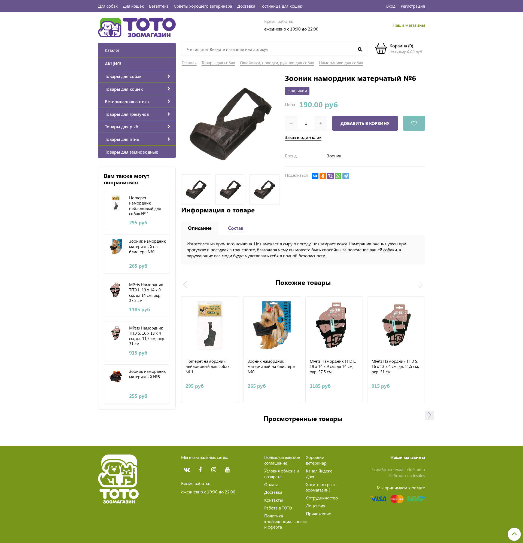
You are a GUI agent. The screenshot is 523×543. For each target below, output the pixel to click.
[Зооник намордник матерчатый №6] (230, 122)
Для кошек (133, 6)
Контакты (273, 500)
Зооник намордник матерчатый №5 (147, 374)
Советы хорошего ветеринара (203, 6)
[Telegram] (345, 176)
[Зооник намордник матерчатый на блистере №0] (116, 246)
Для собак (108, 6)
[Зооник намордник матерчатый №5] (116, 376)
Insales (419, 475)
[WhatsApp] (338, 176)
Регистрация (413, 6)
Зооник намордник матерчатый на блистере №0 (147, 246)
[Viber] (330, 176)
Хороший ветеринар (316, 460)
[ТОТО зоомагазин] (137, 27)
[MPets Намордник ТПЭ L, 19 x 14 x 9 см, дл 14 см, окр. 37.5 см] (116, 290)
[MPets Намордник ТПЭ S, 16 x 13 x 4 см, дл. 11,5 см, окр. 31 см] (116, 333)
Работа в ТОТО (278, 508)
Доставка (246, 6)
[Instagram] (213, 469)
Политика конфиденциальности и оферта (285, 521)
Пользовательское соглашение (282, 460)
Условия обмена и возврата (281, 473)
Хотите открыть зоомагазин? (321, 487)
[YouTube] (227, 469)
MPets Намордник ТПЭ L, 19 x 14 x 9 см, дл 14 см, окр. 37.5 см (146, 292)
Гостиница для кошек (281, 6)
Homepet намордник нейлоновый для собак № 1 (145, 205)
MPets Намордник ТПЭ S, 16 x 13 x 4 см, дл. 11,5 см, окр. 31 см (147, 335)
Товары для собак (218, 62)
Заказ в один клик (303, 137)
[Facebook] (200, 469)
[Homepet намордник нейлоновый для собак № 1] (116, 203)
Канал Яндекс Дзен (319, 473)
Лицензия (315, 505)
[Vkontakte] (186, 469)
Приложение (318, 513)
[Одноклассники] (323, 176)
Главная (189, 62)
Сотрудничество (322, 498)
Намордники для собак (341, 62)
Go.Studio (416, 469)
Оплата (271, 484)
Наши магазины (409, 25)
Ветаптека (159, 6)
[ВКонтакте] (315, 176)
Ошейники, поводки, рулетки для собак (277, 62)
